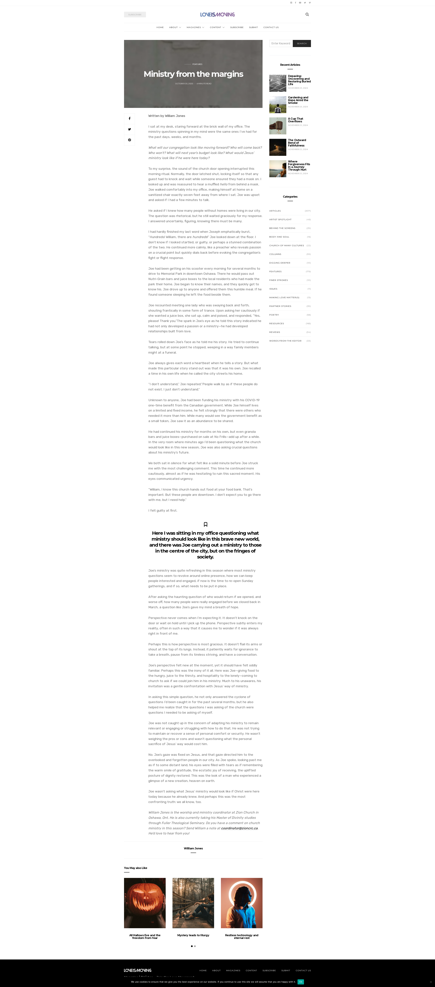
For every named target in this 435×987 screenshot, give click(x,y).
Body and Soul (279, 236)
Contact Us (271, 27)
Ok (300, 981)
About (173, 27)
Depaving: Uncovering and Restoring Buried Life (299, 80)
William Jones (193, 848)
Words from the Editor (285, 340)
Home (160, 27)
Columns (275, 254)
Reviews (274, 332)
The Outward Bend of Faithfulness (297, 142)
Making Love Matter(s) (284, 297)
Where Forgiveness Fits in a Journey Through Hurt (299, 165)
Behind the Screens (282, 228)
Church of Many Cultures (286, 245)
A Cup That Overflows (295, 120)
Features (197, 64)
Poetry (274, 314)
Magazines (194, 27)
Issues (273, 288)
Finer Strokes (278, 280)
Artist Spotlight (280, 219)
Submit (253, 27)
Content (215, 27)
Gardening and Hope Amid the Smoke (298, 100)
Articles (275, 210)
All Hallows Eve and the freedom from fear (145, 937)
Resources (276, 323)
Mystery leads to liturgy (193, 935)
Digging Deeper (279, 262)
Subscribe (237, 27)
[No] (430, 982)
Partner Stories (280, 306)
